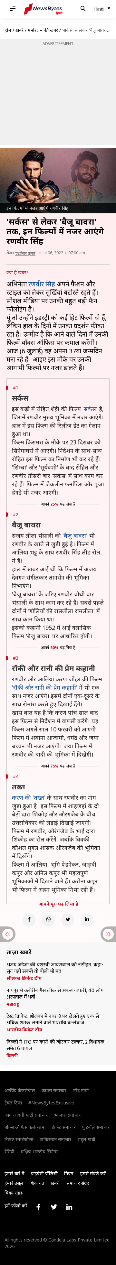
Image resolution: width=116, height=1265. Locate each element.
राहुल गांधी (86, 1139)
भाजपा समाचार (67, 1115)
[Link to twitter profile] (54, 1207)
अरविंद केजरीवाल (20, 1090)
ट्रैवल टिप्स (13, 1103)
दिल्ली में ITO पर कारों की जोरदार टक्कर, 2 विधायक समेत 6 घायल (55, 1045)
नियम (68, 1173)
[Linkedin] (87, 920)
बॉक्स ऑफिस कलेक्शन (24, 1127)
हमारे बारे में (14, 1173)
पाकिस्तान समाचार (55, 1139)
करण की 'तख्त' (28, 797)
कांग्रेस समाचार (54, 1090)
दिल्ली (12, 1055)
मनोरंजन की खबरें (43, 30)
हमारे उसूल (14, 1183)
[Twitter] (67, 920)
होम (8, 30)
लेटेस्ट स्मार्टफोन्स (19, 1139)
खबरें (19, 30)
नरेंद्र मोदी (81, 1090)
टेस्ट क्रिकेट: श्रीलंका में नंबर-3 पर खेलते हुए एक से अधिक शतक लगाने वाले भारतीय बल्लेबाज (52, 1019)
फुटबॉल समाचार (96, 1127)
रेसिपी (10, 1152)
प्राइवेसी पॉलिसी (44, 1173)
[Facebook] (29, 920)
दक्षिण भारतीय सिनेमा (39, 1152)
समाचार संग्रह (78, 1183)
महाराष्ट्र (12, 1004)
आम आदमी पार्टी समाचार (26, 1115)
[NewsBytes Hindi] (43, 9)
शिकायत (37, 1183)
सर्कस (90, 409)
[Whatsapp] (48, 920)
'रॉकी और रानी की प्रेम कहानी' (44, 687)
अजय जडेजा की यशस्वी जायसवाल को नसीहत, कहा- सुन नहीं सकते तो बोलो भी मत (54, 968)
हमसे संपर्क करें (93, 1173)
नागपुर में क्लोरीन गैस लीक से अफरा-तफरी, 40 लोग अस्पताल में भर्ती (54, 994)
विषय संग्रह (14, 1193)
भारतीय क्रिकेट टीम (24, 1030)
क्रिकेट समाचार (63, 1127)
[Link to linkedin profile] (69, 1207)
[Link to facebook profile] (38, 1207)
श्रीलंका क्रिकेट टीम (24, 978)
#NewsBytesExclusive (51, 1103)
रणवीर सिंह (41, 284)
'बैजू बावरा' (75, 535)
